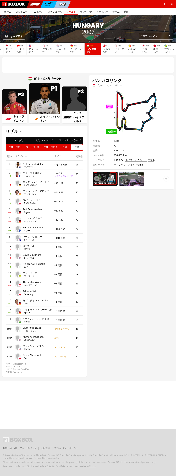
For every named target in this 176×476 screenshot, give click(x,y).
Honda (27, 321)
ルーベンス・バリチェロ (36, 318)
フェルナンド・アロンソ (36, 191)
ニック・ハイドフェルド (36, 181)
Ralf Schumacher (32, 209)
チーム (116, 11)
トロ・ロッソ (30, 303)
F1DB (27, 466)
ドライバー (102, 11)
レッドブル (29, 239)
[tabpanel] (44, 263)
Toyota (27, 212)
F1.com (92, 466)
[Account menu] (172, 4)
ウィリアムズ (30, 221)
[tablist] (44, 140)
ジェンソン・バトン (33, 346)
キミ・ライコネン (32, 172)
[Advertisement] (88, 65)
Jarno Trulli (29, 245)
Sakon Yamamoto (32, 355)
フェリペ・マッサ (32, 273)
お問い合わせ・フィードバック (19, 448)
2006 (139, 164)
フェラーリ (29, 175)
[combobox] (156, 36)
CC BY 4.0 (49, 466)
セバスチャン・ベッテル (36, 300)
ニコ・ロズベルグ (32, 218)
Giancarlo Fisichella (34, 264)
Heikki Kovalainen (33, 227)
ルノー (27, 230)
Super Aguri (29, 294)
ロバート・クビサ (32, 200)
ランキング (86, 11)
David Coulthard (32, 254)
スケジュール (55, 11)
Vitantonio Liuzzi (32, 327)
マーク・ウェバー (32, 236)
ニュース (39, 11)
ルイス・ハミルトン (33, 163)
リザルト (71, 11)
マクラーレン (30, 166)
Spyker (27, 312)
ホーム (7, 11)
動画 (126, 11)
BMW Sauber (30, 184)
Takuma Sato (30, 291)
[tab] (19, 140)
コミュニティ (22, 11)
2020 (151, 160)
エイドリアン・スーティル (37, 309)
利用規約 (45, 448)
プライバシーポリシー (66, 448)
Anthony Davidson (33, 336)
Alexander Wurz (32, 282)
